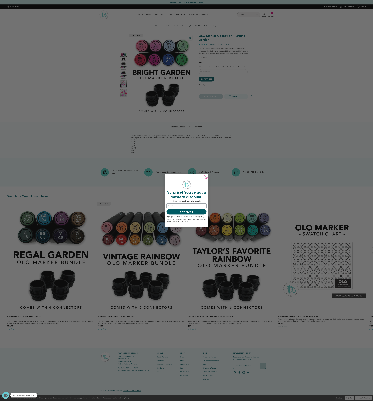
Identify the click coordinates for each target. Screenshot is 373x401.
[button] (5, 395)
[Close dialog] (206, 176)
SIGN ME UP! (186, 211)
